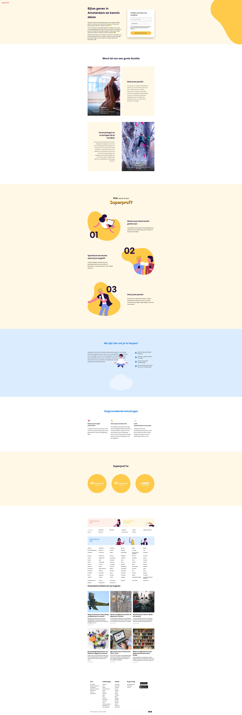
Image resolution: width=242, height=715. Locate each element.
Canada (134, 550)
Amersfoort (117, 705)
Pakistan (101, 570)
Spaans (134, 532)
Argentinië (101, 548)
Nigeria (111, 568)
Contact (129, 687)
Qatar (111, 572)
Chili (144, 550)
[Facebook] (149, 711)
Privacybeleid (93, 687)
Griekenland (101, 557)
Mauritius (90, 566)
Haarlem (116, 701)
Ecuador (89, 555)
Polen (144, 570)
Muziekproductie (105, 705)
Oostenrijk (90, 570)
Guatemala (112, 557)
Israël (122, 560)
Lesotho (145, 562)
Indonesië (112, 560)
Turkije (111, 577)
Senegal (145, 572)
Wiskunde (124, 529)
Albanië (89, 548)
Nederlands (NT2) (147, 529)
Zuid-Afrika (134, 580)
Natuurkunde (125, 532)
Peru (133, 570)
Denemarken (124, 552)
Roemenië (123, 572)
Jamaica (145, 560)
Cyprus (111, 552)
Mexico (100, 566)
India (100, 560)
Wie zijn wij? (92, 684)
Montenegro (123, 566)
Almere (116, 693)
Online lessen (93, 690)
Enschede (117, 702)
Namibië (145, 566)
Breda (116, 696)
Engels (134, 529)
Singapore (101, 575)
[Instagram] (151, 711)
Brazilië (111, 550)
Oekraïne (134, 568)
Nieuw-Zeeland (102, 568)
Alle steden (117, 707)
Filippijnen (123, 555)
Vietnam (101, 580)
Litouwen (101, 564)
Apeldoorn (117, 699)
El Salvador (101, 555)
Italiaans (104, 701)
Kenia (122, 562)
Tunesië (100, 577)
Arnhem (116, 704)
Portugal (90, 572)
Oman (144, 568)
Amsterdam (90, 529)
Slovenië (112, 575)
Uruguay (123, 577)
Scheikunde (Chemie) (106, 704)
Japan (89, 562)
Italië (133, 560)
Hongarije (134, 557)
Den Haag (111, 529)
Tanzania (145, 575)
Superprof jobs (93, 693)
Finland (134, 555)
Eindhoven (101, 532)
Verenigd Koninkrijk (136, 577)
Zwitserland (112, 582)
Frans (103, 696)
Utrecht (89, 532)
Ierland (145, 557)
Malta (133, 564)
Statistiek (104, 693)
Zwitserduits (101, 582)
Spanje (133, 575)
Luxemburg (112, 564)
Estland (111, 555)
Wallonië (123, 580)
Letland (89, 564)
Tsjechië (89, 577)
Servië (89, 575)
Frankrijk (145, 555)
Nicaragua (90, 568)
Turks (103, 702)
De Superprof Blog (130, 684)
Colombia (90, 552)
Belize (133, 548)
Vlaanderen (112, 580)
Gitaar (103, 690)
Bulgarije (123, 550)
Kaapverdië (101, 562)
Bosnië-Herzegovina (92, 550)
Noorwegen (123, 568)
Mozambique (135, 566)
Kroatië (134, 562)
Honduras (123, 557)
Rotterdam (101, 529)
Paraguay (123, 570)
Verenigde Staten (91, 580)
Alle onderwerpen (106, 707)
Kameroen (112, 562)
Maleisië (123, 564)
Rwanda (134, 572)
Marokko (145, 564)
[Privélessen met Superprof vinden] (5, 3)
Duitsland (145, 552)
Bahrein (122, 548)
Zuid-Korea (145, 580)
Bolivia (144, 548)
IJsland (89, 560)
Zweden (89, 582)
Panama (112, 570)
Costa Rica (101, 552)
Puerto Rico (101, 572)
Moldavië (112, 566)
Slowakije (123, 575)
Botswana (101, 550)
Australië (112, 548)
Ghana (89, 557)
